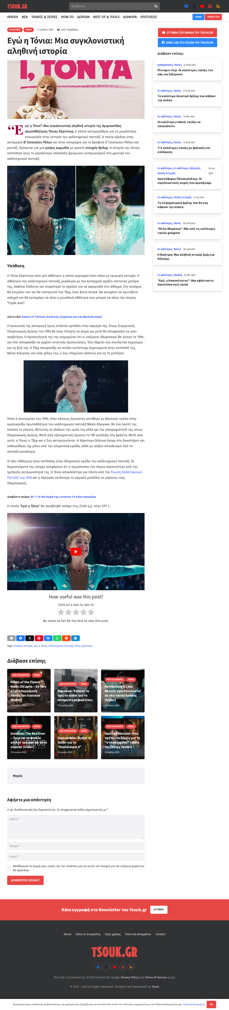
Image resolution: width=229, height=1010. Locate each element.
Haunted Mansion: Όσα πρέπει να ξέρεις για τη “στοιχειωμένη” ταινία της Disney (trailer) (122, 740)
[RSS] (218, 6)
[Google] (210, 6)
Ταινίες (178, 64)
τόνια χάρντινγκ (83, 646)
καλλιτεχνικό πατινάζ (60, 646)
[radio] (61, 613)
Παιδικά (178, 275)
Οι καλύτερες (164, 90)
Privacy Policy (130, 977)
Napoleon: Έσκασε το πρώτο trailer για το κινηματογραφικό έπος (75, 695)
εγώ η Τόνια (40, 646)
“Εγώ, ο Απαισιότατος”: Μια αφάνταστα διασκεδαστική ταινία (185, 283)
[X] (194, 6)
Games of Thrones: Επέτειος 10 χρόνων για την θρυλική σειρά (61, 316)
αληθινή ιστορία (22, 646)
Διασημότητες (165, 64)
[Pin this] (39, 638)
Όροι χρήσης (113, 934)
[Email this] (11, 638)
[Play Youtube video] (76, 551)
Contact (160, 934)
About (67, 934)
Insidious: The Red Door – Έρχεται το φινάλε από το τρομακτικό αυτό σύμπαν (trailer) (29, 740)
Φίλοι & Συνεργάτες (88, 934)
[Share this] (20, 638)
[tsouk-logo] (17, 6)
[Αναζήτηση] (156, 6)
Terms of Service (156, 977)
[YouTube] (202, 6)
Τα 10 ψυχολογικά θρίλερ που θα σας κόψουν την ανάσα (182, 205)
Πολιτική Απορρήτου (138, 934)
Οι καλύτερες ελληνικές (187, 168)
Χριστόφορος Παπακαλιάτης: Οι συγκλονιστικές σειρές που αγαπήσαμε (184, 181)
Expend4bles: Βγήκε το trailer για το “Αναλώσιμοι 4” (74, 742)
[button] (159, 16)
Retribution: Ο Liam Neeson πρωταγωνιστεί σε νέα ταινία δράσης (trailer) (123, 693)
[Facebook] (186, 6)
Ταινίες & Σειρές (166, 173)
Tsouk (155, 986)
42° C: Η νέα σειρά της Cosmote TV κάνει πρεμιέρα (63, 496)
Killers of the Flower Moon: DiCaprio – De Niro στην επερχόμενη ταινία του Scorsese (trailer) (28, 691)
